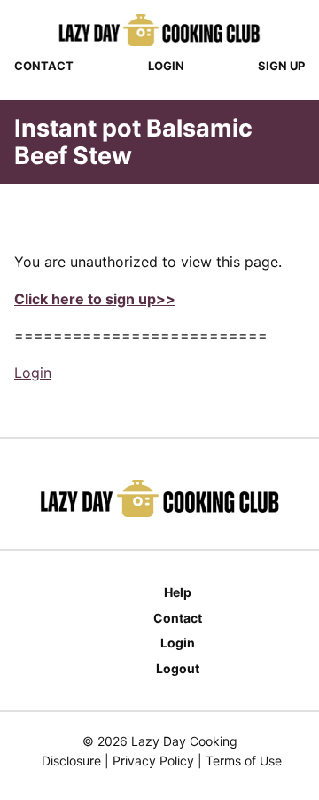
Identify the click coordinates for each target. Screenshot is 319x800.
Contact (44, 66)
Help (177, 592)
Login (166, 66)
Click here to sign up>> (94, 299)
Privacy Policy (153, 760)
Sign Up (281, 66)
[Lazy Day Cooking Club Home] (159, 30)
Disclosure (71, 760)
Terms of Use (244, 760)
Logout (177, 668)
